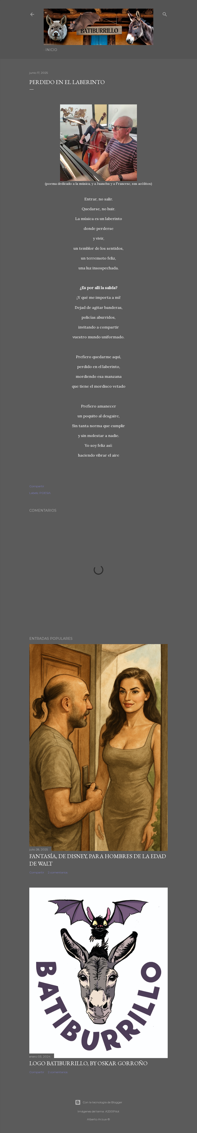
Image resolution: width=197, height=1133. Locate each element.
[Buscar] (165, 13)
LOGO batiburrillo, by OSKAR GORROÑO (88, 1063)
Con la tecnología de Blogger (102, 1102)
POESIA (45, 493)
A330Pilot (112, 1111)
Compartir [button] (36, 486)
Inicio (51, 50)
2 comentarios (58, 872)
